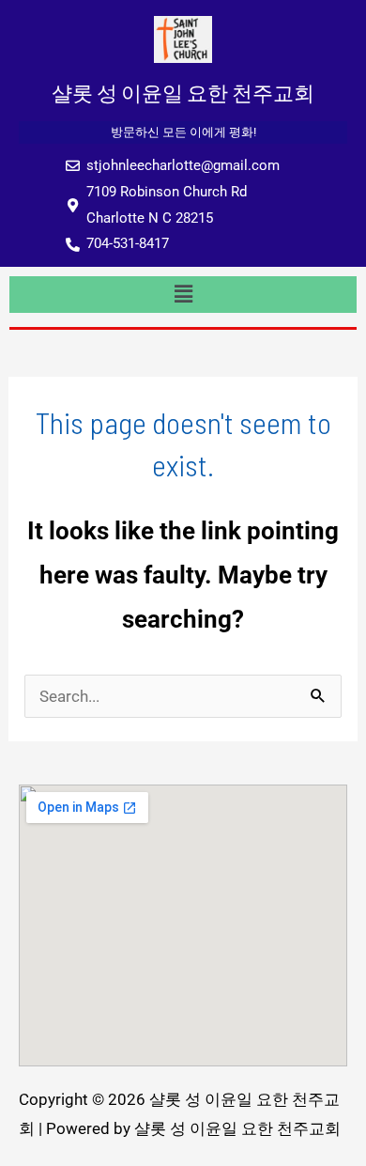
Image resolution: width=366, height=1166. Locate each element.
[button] (183, 294)
